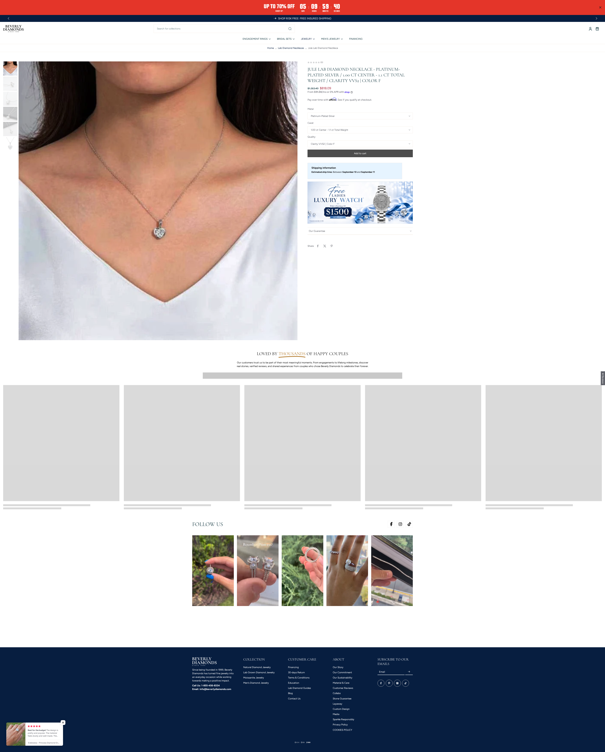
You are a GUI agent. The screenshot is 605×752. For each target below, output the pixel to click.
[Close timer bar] (600, 7)
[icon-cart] (597, 28)
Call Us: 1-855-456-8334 (206, 685)
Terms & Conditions (298, 677)
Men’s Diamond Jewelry (256, 682)
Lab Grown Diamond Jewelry (259, 672)
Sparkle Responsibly (343, 719)
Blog (290, 693)
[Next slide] (596, 18)
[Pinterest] (389, 683)
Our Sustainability (342, 677)
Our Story (338, 667)
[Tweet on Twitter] (324, 246)
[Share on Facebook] (317, 246)
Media (336, 714)
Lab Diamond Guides (299, 687)
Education (293, 682)
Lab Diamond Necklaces (291, 47)
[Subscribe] (409, 672)
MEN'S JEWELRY (330, 38)
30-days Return (296, 672)
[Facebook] (380, 683)
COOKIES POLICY (342, 729)
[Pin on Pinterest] (331, 246)
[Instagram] (397, 683)
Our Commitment (342, 672)
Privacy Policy (340, 724)
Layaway (337, 703)
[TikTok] (405, 683)
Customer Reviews (343, 687)
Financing (293, 667)
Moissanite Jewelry (253, 677)
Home (270, 47)
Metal (311, 109)
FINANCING (356, 38)
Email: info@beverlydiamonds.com (211, 689)
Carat (311, 122)
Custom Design (341, 708)
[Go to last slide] (8, 18)
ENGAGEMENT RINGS (255, 38)
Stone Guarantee (342, 698)
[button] (360, 153)
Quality (311, 136)
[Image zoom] (158, 200)
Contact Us (294, 698)
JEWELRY (306, 38)
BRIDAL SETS (284, 38)
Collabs (337, 693)
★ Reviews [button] (603, 378)
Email (382, 671)
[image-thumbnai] (10, 68)
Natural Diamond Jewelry (257, 667)
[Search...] (290, 28)
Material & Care (341, 682)
